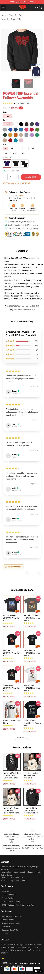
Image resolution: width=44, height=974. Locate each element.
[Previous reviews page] (27, 573)
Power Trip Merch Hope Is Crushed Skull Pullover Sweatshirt (12, 775)
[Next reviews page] (39, 573)
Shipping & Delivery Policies (12, 916)
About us (5, 891)
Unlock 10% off (5, 963)
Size (4, 145)
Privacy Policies (7, 898)
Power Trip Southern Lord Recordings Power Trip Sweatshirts (11, 810)
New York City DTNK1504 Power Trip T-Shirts (11, 652)
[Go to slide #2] (28, 83)
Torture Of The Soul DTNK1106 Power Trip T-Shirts (31, 617)
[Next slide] (39, 49)
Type (5, 112)
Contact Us (6, 927)
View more (22, 738)
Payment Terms (8, 920)
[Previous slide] (4, 49)
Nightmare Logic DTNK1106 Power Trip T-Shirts (11, 617)
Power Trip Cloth (16, 15)
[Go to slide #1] (16, 83)
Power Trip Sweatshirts (11, 19)
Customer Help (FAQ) (10, 930)
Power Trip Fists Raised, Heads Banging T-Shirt (32, 723)
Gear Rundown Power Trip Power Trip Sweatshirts (31, 775)
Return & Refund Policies (11, 923)
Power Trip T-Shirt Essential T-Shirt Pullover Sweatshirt (30, 810)
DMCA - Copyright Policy (11, 902)
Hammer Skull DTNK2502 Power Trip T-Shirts (31, 688)
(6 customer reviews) (22, 103)
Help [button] (39, 971)
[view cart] (40, 7)
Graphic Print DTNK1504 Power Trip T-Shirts (11, 688)
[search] (36, 7)
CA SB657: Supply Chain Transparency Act (18, 905)
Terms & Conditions (9, 895)
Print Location (8, 157)
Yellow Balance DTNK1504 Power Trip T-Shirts (31, 652)
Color (5, 120)
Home (3, 15)
